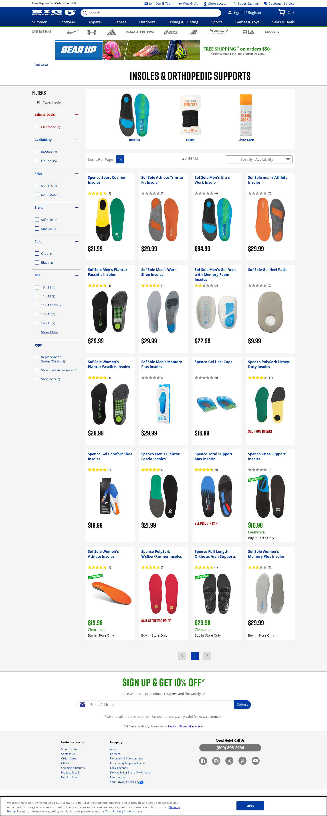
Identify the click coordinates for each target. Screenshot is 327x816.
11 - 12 (53, 296)
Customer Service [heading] (73, 742)
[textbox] (163, 704)
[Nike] (73, 31)
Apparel (95, 22)
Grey (52, 253)
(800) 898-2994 (230, 747)
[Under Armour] (92, 32)
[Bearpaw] (218, 32)
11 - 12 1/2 (56, 305)
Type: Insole (52, 102)
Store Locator (217, 3)
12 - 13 (53, 314)
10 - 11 (53, 287)
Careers (115, 754)
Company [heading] (116, 742)
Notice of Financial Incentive (185, 726)
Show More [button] (49, 332)
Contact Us (68, 754)
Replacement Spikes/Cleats (58, 359)
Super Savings (248, 3)
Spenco (54, 228)
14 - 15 (53, 323)
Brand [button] (39, 207)
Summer (39, 22)
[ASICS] (171, 32)
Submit (242, 704)
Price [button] (38, 173)
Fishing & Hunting (183, 22)
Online (54, 161)
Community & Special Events (128, 763)
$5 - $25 (55, 186)
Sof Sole (55, 220)
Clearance (56, 127)
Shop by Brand (41, 31)
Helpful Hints (69, 777)
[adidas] (111, 32)
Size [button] (37, 275)
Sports (216, 22)
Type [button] (38, 345)
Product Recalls (71, 772)
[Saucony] (272, 32)
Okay (250, 806)
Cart (292, 14)
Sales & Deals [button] (44, 114)
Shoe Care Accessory (61, 370)
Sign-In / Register (247, 12)
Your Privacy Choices (120, 811)
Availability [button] (43, 140)
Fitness (120, 22)
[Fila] (248, 31)
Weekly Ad (190, 3)
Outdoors (147, 22)
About (114, 749)
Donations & (126, 758)
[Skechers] (140, 31)
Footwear (67, 22)
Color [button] (38, 241)
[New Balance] (192, 32)
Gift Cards (67, 763)
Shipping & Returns (73, 768)
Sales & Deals (283, 22)
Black (52, 262)
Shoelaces (56, 379)
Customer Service (281, 3)
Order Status (69, 758)
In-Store (55, 152)
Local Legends (119, 768)
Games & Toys (247, 22)
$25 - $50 (56, 195)
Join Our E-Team (160, 3)
